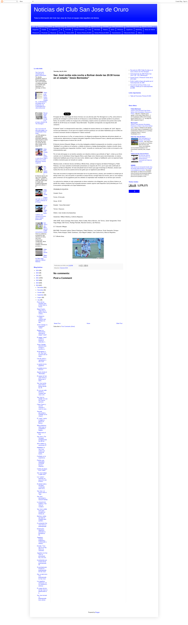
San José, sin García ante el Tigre (42, 492)
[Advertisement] (94, 51)
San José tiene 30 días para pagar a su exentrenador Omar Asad (41, 131)
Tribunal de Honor (129, 33)
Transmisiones (116, 33)
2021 (37, 278)
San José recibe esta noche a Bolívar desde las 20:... (41, 385)
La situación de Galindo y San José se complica (42, 504)
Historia (105, 29)
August (39, 297)
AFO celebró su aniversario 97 (41, 444)
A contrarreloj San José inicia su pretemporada (42, 524)
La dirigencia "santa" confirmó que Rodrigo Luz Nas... (41, 319)
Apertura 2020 (71, 26)
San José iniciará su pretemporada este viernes (42, 598)
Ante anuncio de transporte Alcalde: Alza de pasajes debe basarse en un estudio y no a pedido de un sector (141, 168)
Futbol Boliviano (136, 109)
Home (88, 323)
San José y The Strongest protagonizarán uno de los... (42, 439)
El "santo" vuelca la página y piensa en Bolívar (42, 421)
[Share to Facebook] (85, 266)
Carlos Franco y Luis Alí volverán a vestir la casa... (42, 407)
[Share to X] (83, 266)
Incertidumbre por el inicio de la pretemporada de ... (42, 562)
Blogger (97, 612)
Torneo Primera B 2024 (101, 33)
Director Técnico (147, 26)
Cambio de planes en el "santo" (42, 469)
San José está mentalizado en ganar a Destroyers (40, 74)
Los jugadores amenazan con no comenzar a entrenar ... (42, 584)
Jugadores (129, 29)
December (40, 287)
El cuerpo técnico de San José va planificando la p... (42, 591)
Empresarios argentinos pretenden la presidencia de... (41, 532)
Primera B (35, 33)
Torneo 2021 (70, 33)
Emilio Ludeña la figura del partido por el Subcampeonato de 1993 (141, 82)
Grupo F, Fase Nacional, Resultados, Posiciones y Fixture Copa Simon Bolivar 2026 (141, 126)
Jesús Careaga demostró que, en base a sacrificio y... (42, 347)
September (40, 295)
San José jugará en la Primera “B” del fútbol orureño (145, 140)
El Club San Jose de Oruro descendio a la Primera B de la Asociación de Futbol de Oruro (145, 158)
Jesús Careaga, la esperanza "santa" (42, 326)
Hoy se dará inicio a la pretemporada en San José (42, 577)
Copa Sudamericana (132, 26)
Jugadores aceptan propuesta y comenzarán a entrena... (42, 540)
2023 (37, 273)
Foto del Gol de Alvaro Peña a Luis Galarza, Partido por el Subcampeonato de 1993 (141, 86)
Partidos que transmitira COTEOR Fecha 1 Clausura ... (41, 463)
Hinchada (97, 29)
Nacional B (134, 123)
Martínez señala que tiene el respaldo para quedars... (41, 518)
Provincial (44, 33)
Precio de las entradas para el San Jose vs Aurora (42, 304)
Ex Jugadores (53, 29)
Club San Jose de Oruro (138, 136)
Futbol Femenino (79, 29)
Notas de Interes (150, 29)
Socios (61, 33)
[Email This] (80, 266)
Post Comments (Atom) (68, 326)
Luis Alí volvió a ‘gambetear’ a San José (41, 360)
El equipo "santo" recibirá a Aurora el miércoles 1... (42, 340)
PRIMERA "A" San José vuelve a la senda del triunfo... (41, 450)
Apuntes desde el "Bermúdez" (42, 372)
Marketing (139, 29)
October (39, 292)
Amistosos (41, 26)
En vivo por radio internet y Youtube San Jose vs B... (42, 393)
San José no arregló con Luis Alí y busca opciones (42, 400)
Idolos (112, 29)
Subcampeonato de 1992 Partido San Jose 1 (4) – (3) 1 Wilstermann (140, 74)
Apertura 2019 (59, 26)
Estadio (44, 29)
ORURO (133, 165)
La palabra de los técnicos (42, 368)
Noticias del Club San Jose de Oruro (81, 9)
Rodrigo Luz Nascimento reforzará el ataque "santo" (42, 333)
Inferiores (120, 29)
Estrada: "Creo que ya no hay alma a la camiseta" (42, 548)
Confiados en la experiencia (41, 457)
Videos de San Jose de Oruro (140, 153)
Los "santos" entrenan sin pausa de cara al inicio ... (42, 479)
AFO (33, 26)
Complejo (106, 26)
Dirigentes (35, 29)
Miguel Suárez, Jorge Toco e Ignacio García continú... (42, 311)
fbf (61, 29)
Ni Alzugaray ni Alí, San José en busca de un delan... (42, 354)
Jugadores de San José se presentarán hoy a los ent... (42, 555)
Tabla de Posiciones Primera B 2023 (140, 96)
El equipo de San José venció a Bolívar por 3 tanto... (42, 378)
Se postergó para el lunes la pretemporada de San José (42, 569)
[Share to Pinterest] (87, 266)
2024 (37, 270)
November (40, 290)
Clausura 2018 (83, 26)
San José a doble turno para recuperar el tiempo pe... (42, 511)
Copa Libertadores (117, 26)
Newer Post (57, 323)
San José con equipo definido (45, 170)
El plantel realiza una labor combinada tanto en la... (41, 486)
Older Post (119, 323)
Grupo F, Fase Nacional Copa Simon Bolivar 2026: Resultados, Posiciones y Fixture (141, 112)
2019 (37, 283)
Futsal (89, 29)
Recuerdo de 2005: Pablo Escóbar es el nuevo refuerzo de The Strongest (141, 70)
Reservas (53, 33)
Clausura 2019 (95, 26)
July (38, 300)
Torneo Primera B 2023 (84, 33)
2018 (37, 285)
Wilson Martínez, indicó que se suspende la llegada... (42, 428)
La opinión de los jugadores (42, 364)
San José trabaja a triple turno (42, 473)
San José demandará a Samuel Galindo (42, 498)
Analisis (49, 26)
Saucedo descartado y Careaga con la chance (42, 414)
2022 (37, 275)
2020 (37, 280)
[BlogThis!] (82, 266)
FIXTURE (68, 29)
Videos (140, 33)
